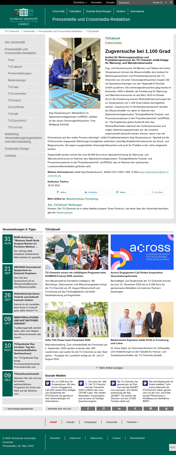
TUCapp (13, 86)
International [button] (137, 11)
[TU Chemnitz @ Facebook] (88, 409)
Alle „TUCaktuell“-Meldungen (65, 204)
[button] (61, 192)
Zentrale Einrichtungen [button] (98, 11)
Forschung (91, 198)
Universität (111, 422)
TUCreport (14, 100)
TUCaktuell (15, 66)
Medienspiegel (17, 80)
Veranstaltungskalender (20, 408)
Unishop (10, 155)
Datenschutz (96, 438)
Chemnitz (131, 422)
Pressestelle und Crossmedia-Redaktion (20, 51)
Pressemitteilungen (19, 73)
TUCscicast (15, 127)
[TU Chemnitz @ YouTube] (166, 409)
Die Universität (15, 42)
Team (11, 59)
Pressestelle (9, 446)
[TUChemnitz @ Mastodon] (151, 409)
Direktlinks (79, 2)
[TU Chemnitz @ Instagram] (103, 409)
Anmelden (96, 2)
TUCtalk (13, 113)
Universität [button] (58, 11)
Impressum (75, 438)
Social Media (16, 106)
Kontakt (110, 2)
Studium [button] (120, 11)
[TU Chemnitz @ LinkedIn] (119, 409)
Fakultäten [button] (75, 11)
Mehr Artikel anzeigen (111, 367)
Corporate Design (17, 148)
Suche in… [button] (159, 2)
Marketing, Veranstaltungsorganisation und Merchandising (23, 137)
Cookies (117, 438)
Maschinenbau (75, 198)
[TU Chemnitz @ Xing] (135, 409)
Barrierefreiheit (137, 438)
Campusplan (90, 422)
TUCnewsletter (17, 93)
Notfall (53, 422)
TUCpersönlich (17, 120)
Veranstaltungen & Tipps (19, 229)
